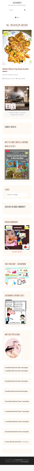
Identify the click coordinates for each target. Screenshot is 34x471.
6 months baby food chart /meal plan (16, 367)
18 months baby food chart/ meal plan (17, 432)
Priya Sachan (21, 78)
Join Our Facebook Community (15, 206)
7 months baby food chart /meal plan (16, 371)
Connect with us (10, 126)
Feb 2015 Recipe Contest (10, 74)
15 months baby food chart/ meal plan (17, 421)
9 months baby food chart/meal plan (16, 391)
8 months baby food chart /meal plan (16, 381)
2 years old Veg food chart (13, 442)
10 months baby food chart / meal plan (17, 401)
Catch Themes (25, 461)
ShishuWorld (17, 2)
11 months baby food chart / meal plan (17, 411)
